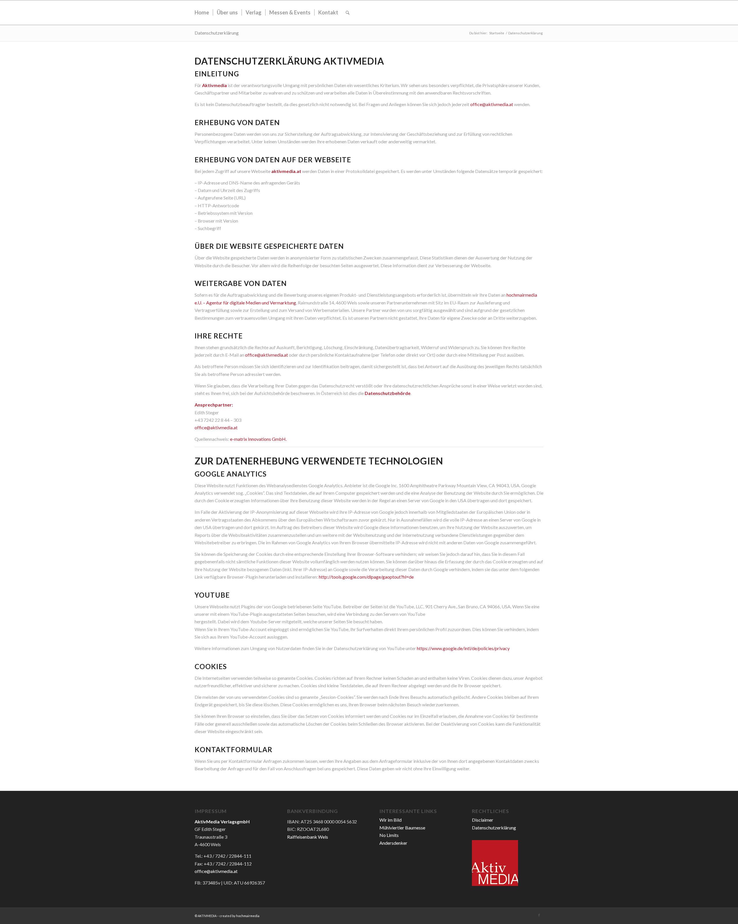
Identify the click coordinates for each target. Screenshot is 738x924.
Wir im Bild (390, 820)
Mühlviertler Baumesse (402, 827)
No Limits (389, 835)
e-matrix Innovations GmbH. (258, 439)
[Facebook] (539, 915)
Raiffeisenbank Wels (307, 837)
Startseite (496, 33)
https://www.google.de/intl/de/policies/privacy (463, 648)
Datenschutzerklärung (217, 32)
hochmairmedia (247, 916)
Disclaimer (482, 820)
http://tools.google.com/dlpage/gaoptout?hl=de (366, 576)
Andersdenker (393, 843)
